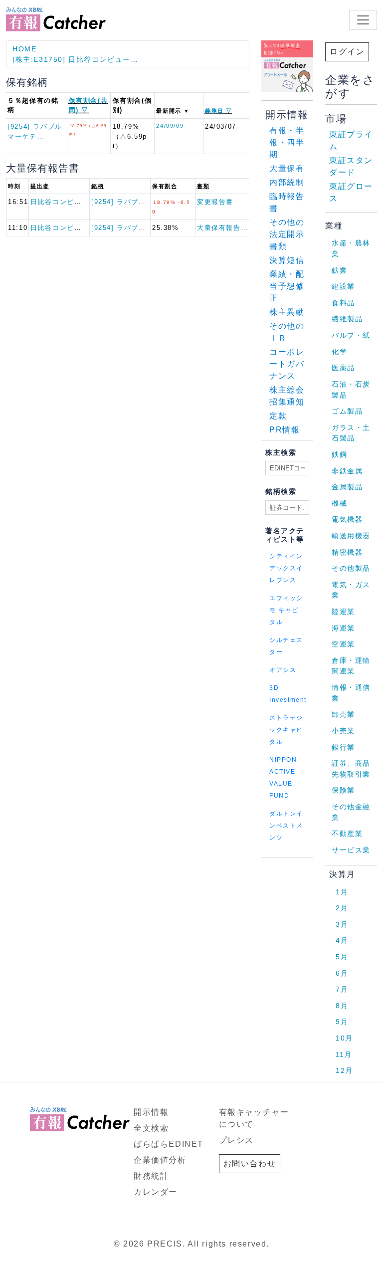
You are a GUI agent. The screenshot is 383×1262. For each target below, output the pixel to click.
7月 (342, 989)
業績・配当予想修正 (286, 286)
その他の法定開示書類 (286, 234)
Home (24, 49)
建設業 (343, 286)
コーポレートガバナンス (286, 364)
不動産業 (347, 834)
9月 (342, 1022)
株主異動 (286, 312)
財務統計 (151, 1176)
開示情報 (151, 1112)
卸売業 (343, 714)
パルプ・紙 (351, 335)
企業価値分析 (160, 1160)
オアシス (282, 669)
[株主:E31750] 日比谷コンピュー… (75, 59)
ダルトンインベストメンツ (286, 825)
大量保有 (286, 168)
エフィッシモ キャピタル (286, 610)
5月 (342, 957)
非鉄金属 (347, 471)
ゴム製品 (347, 411)
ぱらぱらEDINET (168, 1144)
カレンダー (156, 1192)
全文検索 (151, 1128)
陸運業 (343, 612)
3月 (342, 924)
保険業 (343, 790)
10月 (344, 1038)
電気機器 (347, 519)
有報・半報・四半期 (286, 142)
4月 (342, 940)
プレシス (236, 1140)
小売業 (343, 731)
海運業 (343, 628)
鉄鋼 (339, 454)
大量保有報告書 (222, 227)
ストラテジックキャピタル (286, 729)
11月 (344, 1054)
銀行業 (343, 747)
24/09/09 (170, 126)
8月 (342, 1006)
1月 (342, 892)
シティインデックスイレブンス (286, 568)
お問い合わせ (249, 1163)
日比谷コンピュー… (63, 202)
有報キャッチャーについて (254, 1118)
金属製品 (347, 487)
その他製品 (351, 568)
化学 (339, 352)
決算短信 (286, 260)
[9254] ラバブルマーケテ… (137, 202)
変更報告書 (215, 202)
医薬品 (343, 368)
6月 (342, 973)
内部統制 (286, 182)
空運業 (343, 644)
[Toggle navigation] (363, 20)
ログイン (347, 51)
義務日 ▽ (218, 111)
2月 (342, 908)
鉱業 (339, 270)
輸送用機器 (351, 536)
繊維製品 (347, 319)
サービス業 (351, 850)
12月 (344, 1070)
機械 (339, 503)
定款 (278, 416)
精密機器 (347, 552)
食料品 (343, 303)
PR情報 (284, 429)
